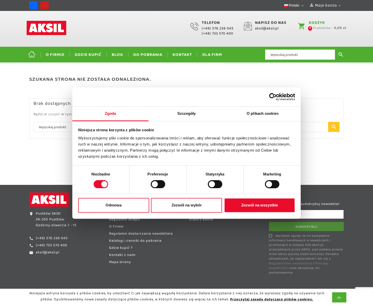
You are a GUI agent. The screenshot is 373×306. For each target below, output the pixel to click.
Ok (339, 298)
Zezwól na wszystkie (259, 205)
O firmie (55, 55)
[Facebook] (33, 5)
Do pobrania (147, 55)
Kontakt (182, 55)
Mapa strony (120, 263)
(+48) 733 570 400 (217, 34)
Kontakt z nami (122, 256)
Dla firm (212, 55)
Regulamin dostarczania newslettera (141, 234)
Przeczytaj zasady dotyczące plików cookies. (271, 300)
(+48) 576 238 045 (218, 29)
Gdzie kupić (88, 55)
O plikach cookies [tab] (263, 113)
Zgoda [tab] (110, 113)
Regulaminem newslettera (290, 264)
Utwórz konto (201, 220)
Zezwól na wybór (187, 205)
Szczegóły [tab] (186, 113)
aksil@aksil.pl (267, 29)
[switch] (158, 184)
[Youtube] (44, 5)
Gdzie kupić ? (120, 248)
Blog (117, 55)
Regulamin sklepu (124, 220)
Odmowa (114, 205)
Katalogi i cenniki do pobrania (135, 241)
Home (32, 55)
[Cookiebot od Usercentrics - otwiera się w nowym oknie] (273, 97)
